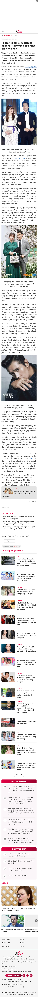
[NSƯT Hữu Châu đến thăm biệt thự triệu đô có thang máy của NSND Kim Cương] (8, 604)
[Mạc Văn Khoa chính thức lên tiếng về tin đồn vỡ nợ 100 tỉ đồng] (8, 736)
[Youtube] (27, 975)
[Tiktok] (31, 975)
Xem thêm (19, 775)
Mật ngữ (5, 946)
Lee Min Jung (19, 158)
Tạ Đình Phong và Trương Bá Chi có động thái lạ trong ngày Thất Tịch (26, 592)
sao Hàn (11, 536)
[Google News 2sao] (11, 547)
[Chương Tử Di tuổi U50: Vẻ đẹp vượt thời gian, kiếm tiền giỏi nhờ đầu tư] (8, 648)
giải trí (32, 458)
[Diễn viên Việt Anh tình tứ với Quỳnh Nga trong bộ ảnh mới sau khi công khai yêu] (8, 677)
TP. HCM (4, 984)
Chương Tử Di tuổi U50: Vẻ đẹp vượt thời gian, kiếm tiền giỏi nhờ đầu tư (26, 649)
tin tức (18, 854)
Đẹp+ (22, 939)
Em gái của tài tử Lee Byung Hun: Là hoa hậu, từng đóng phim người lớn (19, 494)
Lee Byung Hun (31, 67)
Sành (22, 946)
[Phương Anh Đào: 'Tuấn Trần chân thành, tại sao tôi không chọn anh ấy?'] (19, 896)
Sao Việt (14, 875)
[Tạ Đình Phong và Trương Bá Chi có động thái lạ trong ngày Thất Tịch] (8, 591)
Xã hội (22, 943)
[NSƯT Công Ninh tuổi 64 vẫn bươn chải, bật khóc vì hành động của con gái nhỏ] (8, 661)
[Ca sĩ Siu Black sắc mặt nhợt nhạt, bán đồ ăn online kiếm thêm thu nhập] (8, 692)
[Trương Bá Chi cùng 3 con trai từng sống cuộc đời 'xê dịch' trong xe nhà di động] (8, 764)
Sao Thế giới (16, 489)
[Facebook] (23, 975)
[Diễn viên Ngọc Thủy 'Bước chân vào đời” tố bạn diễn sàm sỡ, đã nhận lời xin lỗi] (8, 749)
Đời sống (6, 943)
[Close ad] (37, 1)
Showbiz (8, 35)
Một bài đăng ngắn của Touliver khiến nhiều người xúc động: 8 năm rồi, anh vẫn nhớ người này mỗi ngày (25, 708)
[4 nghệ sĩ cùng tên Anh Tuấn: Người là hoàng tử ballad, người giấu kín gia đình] (8, 619)
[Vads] (37, 29)
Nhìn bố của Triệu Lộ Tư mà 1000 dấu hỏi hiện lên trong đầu (26, 636)
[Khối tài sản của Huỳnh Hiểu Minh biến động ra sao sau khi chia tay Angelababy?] (8, 575)
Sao (16, 35)
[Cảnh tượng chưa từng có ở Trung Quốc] (8, 722)
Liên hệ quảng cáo (13, 975)
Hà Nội (3, 979)
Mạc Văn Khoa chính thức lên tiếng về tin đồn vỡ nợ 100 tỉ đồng (26, 737)
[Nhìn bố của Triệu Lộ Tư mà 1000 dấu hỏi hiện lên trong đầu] (8, 634)
